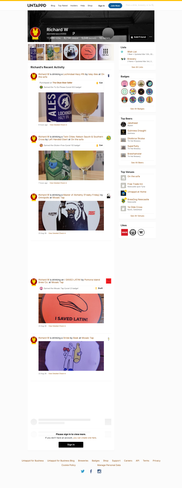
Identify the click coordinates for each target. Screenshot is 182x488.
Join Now (115, 5)
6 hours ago (43, 125)
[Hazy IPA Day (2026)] (133, 84)
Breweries (83, 460)
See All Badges (137, 108)
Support (116, 460)
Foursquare (73, 33)
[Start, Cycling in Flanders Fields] (124, 92)
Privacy (156, 460)
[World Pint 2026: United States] (133, 100)
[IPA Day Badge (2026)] (141, 84)
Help (82, 5)
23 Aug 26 (42, 233)
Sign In (101, 5)
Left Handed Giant (58, 139)
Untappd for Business (33, 460)
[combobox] (140, 5)
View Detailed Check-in (58, 125)
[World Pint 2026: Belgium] (141, 100)
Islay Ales (93, 74)
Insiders (74, 5)
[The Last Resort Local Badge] (141, 92)
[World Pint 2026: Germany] (149, 92)
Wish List (132, 51)
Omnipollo (44, 197)
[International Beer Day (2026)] (149, 84)
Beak (75, 338)
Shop (90, 5)
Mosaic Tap (58, 197)
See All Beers (137, 162)
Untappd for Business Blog (61, 460)
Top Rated (63, 5)
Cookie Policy (69, 465)
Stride (66, 338)
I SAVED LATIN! (73, 279)
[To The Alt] (124, 100)
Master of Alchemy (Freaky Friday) (81, 195)
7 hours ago (43, 183)
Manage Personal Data (109, 465)
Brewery (131, 59)
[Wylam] (141, 232)
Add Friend (140, 37)
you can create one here (84, 437)
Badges (96, 460)
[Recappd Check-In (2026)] (133, 92)
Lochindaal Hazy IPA (73, 74)
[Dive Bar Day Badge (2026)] (149, 100)
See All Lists (137, 67)
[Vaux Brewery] (124, 232)
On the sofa (77, 139)
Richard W (44, 74)
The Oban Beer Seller (62, 82)
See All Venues (137, 216)
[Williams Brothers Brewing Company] (133, 232)
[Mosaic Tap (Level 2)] (124, 84)
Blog (53, 5)
